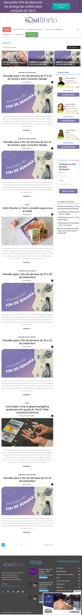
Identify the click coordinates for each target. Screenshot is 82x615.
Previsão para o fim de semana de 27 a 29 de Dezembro (27, 276)
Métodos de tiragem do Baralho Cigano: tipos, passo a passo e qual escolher (68, 231)
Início (3, 40)
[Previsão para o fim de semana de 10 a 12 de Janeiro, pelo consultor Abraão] (27, 165)
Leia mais (26, 130)
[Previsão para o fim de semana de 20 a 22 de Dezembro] (27, 363)
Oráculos (9, 40)
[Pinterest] (13, 592)
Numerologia (43, 577)
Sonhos (18, 35)
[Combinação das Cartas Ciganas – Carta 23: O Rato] (33, 597)
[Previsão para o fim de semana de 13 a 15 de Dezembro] (27, 501)
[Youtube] (23, 592)
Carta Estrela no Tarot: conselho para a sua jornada (27, 210)
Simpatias (6, 35)
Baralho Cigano (44, 590)
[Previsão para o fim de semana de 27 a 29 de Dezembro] (27, 297)
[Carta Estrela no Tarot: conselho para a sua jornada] (27, 231)
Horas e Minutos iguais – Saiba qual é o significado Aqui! (46, 572)
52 (21, 545)
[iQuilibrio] (41, 20)
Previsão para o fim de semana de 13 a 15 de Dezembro (27, 479)
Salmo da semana (54, 29)
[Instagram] (8, 591)
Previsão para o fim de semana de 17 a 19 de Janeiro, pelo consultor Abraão (27, 77)
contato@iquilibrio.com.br (10, 586)
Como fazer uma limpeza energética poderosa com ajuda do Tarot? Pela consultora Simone (27, 409)
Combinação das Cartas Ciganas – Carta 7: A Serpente (68, 224)
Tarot (5, 59)
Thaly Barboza (26, 214)
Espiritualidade (35, 29)
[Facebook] (3, 592)
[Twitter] (18, 592)
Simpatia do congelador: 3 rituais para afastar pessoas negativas (68, 207)
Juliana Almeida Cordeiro (26, 416)
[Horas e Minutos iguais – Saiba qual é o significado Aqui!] (33, 571)
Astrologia (18, 29)
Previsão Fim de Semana (9, 47)
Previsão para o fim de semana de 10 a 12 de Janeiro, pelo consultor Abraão (27, 143)
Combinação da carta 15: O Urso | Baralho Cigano (68, 219)
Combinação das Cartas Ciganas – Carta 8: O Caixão (68, 213)
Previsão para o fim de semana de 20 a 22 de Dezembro (27, 342)
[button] (78, 30)
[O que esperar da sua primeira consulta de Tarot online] (14, 59)
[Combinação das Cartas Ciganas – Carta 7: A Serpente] (33, 584)
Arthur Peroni (26, 82)
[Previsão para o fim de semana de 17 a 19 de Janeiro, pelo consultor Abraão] (27, 98)
